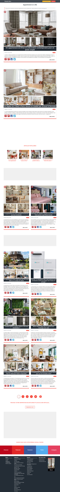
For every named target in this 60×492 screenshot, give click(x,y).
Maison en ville (16, 467)
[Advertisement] (30, 174)
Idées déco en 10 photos (18, 464)
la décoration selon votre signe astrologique (19, 474)
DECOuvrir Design (30, 461)
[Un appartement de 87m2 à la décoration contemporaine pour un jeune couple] (30, 36)
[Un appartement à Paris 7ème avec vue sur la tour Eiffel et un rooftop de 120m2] (16, 268)
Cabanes (15, 460)
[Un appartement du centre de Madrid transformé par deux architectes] (10, 208)
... (31, 396)
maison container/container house (18, 479)
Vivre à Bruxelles (30, 474)
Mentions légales (8, 463)
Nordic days (29, 472)
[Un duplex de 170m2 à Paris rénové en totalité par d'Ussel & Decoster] (30, 95)
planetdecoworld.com (42, 461)
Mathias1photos (29, 467)
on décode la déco (17, 483)
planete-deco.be (41, 460)
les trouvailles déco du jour (18, 475)
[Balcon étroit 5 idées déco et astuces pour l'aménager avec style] (43, 315)
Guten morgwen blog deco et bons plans (31, 464)
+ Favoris (46, 1)
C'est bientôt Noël (30, 460)
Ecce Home (29, 462)
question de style (17, 487)
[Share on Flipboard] (9, 116)
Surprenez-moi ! (30, 407)
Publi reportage (16, 469)
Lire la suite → (52, 59)
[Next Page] (40, 396)
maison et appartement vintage (19, 482)
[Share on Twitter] (14, 116)
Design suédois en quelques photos (18, 463)
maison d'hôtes (16, 481)
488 (35, 396)
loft (14, 476)
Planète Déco (8, 1)
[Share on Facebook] (11, 116)
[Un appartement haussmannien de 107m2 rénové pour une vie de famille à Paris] (43, 361)
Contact (7, 460)
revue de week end (17, 489)
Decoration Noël (16, 461)
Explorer (53, 1)
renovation (16, 488)
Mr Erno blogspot (30, 468)
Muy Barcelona (29, 469)
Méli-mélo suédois (17, 468)
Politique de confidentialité (8, 462)
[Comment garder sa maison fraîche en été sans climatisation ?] (16, 315)
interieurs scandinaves (17, 472)
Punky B (28, 473)
